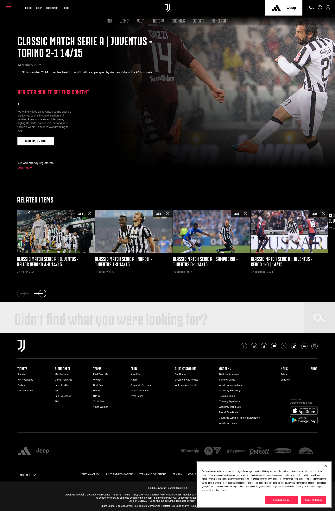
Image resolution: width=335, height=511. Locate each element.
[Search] (312, 8)
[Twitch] (314, 346)
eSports (198, 20)
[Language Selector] (34, 475)
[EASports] (213, 451)
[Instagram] (254, 346)
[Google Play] (304, 420)
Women (125, 20)
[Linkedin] (304, 346)
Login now (24, 167)
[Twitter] (284, 346)
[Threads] (264, 346)
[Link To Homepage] (167, 8)
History (158, 20)
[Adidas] (276, 7)
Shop (39, 7)
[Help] (320, 8)
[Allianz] (190, 451)
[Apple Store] (304, 411)
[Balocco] (283, 451)
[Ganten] (306, 451)
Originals (178, 20)
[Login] (328, 8)
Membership (220, 20)
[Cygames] (236, 451)
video (66, 7)
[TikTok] (294, 346)
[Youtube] (274, 346)
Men (109, 20)
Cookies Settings (281, 499)
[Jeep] (291, 7)
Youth (141, 20)
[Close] (325, 465)
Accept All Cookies (313, 499)
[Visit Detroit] (259, 451)
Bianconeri (52, 7)
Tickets (27, 7)
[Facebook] (244, 346)
